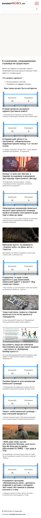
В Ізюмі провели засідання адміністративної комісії (16, 110)
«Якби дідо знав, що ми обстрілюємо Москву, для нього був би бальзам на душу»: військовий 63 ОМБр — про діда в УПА (19, 446)
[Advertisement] (20, 35)
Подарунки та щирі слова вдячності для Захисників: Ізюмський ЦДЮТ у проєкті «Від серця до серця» (19, 280)
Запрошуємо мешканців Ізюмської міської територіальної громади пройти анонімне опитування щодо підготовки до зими (20, 211)
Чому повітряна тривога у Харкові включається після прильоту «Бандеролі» (20, 314)
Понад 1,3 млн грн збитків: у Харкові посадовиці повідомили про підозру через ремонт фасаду (20, 176)
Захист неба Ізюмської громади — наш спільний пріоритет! (20, 412)
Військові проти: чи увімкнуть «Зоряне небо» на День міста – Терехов (18, 247)
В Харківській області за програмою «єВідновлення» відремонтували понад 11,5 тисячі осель (20, 142)
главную (20, 84)
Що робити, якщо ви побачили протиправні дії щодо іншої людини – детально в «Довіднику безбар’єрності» (20, 348)
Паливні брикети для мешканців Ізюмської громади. (19, 382)
